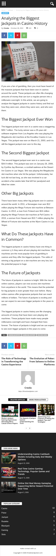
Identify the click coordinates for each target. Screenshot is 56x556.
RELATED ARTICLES (17, 400)
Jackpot (10, 10)
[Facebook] (4, 35)
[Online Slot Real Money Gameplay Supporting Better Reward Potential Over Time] (8, 487)
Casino (4, 508)
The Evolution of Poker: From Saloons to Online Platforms (42, 361)
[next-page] (29, 428)
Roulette (4, 521)
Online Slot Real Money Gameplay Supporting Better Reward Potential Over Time (35, 486)
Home (3, 10)
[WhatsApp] (24, 35)
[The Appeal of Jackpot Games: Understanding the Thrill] (28, 410)
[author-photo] (28, 378)
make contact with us (28, 548)
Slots (3, 534)
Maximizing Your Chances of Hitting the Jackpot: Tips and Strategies (46, 419)
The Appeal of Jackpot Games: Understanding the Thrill (28, 420)
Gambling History (29, 335)
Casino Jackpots (14, 335)
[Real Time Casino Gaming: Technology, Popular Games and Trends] (8, 472)
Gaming (4, 530)
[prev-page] (26, 428)
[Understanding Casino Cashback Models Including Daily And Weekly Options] (8, 458)
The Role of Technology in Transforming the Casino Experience (13, 361)
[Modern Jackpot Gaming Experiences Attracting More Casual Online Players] (9, 410)
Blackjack (5, 526)
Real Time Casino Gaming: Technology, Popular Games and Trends (34, 471)
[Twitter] (11, 35)
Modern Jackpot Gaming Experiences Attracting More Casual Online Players (9, 420)
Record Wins (42, 335)
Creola (6, 28)
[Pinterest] (17, 35)
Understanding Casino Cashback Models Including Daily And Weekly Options (35, 457)
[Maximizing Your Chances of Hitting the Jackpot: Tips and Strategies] (46, 409)
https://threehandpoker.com (28, 391)
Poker (3, 513)
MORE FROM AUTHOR (37, 400)
